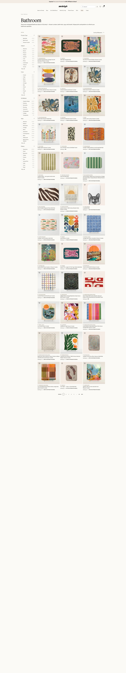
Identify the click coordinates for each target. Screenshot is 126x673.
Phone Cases (71, 10)
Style (22, 118)
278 (79, 394)
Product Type (24, 35)
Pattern (22, 146)
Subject (23, 45)
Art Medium (24, 98)
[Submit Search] (82, 6)
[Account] (97, 6)
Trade (87, 10)
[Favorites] (100, 6)
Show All (23, 68)
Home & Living (63, 10)
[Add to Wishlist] (39, 36)
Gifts (77, 10)
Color (22, 72)
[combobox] (88, 6)
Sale (82, 10)
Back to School (41, 10)
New (47, 10)
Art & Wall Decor (53, 10)
